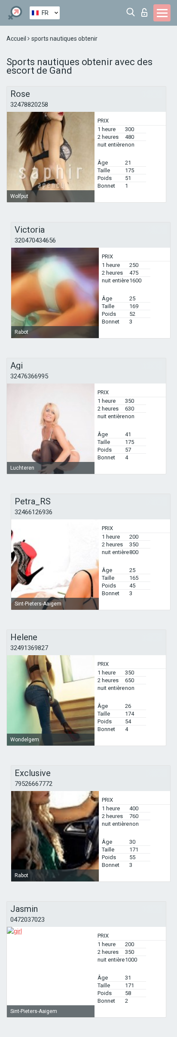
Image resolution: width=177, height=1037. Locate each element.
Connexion (146, 10)
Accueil (16, 38)
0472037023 (27, 919)
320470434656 (35, 240)
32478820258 (29, 104)
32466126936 (33, 512)
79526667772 (33, 784)
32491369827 (29, 648)
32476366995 (29, 376)
